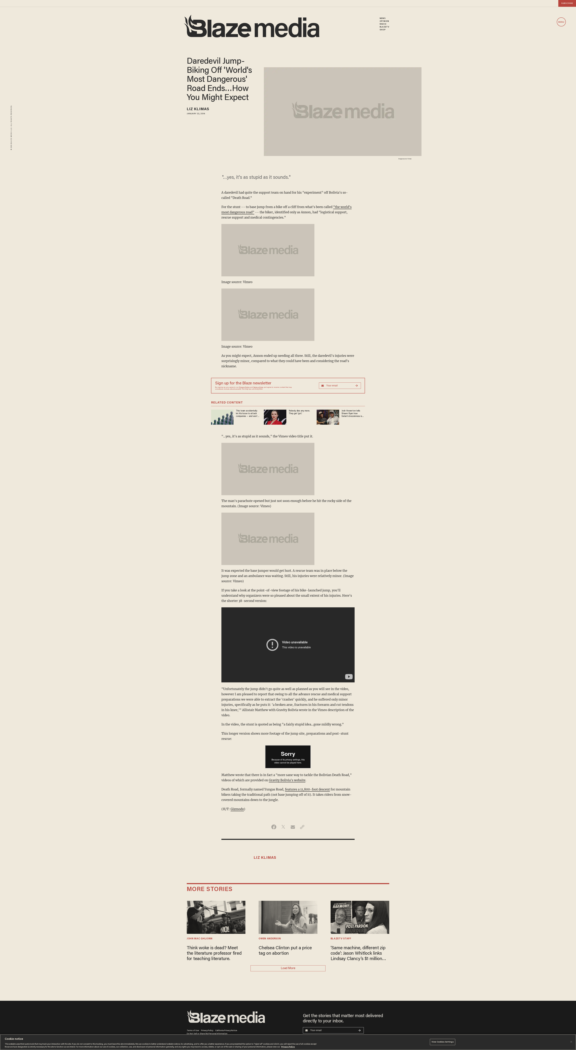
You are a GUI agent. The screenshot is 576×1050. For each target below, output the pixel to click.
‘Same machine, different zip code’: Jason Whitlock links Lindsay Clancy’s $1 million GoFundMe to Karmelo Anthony (358, 954)
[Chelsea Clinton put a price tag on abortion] (288, 917)
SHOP (383, 30)
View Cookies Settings (443, 1042)
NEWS (383, 18)
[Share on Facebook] (273, 827)
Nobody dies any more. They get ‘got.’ (299, 412)
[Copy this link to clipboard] (302, 827)
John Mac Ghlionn (200, 939)
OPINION (384, 21)
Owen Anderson (270, 939)
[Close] (571, 1041)
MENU (561, 22)
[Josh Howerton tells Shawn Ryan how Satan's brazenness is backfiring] (328, 417)
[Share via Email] (292, 827)
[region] (288, 1042)
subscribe (567, 3)
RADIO (383, 24)
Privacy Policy (244, 387)
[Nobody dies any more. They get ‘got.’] (275, 417)
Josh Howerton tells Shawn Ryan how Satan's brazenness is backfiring (352, 414)
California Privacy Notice (226, 1031)
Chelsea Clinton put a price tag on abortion (285, 951)
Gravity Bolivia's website (287, 780)
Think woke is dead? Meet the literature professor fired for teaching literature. (214, 953)
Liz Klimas (198, 109)
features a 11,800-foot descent (307, 789)
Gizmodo (237, 809)
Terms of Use (258, 387)
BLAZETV (384, 27)
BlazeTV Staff (341, 939)
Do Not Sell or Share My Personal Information (207, 1034)
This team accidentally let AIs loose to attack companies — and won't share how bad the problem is (247, 414)
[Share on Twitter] (283, 827)
